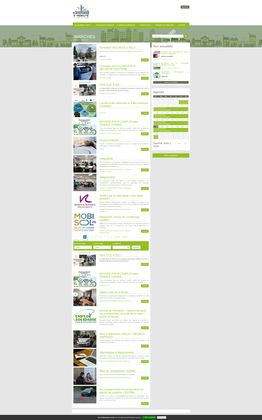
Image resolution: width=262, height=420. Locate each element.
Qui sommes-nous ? (83, 25)
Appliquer (136, 247)
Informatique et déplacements (116, 352)
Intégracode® (107, 177)
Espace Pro (185, 7)
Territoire (98, 244)
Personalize (161, 417)
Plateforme (79, 244)
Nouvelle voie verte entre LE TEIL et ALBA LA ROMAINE (175, 53)
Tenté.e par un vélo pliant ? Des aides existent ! (121, 197)
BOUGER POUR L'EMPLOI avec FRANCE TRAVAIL (118, 123)
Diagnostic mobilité (105, 25)
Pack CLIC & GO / (110, 84)
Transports (145, 25)
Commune (116, 244)
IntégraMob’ (106, 158)
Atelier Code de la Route (113, 292)
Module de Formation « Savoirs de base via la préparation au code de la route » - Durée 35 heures (122, 313)
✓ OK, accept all (149, 417)
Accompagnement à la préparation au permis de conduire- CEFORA (121, 391)
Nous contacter (171, 155)
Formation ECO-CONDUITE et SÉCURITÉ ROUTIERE (117, 68)
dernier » (126, 237)
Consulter (145, 60)
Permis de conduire (164, 25)
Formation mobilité (126, 25)
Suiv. (185, 143)
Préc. (179, 143)
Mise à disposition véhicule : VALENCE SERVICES (122, 335)
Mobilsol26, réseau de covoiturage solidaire (119, 218)
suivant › (117, 237)
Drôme (76, 40)
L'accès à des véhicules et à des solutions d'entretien (123, 105)
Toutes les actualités (170, 82)
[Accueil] (81, 11)
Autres (182, 25)
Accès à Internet (108, 140)
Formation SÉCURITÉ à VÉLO (117, 47)
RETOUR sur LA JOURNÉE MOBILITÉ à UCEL (175, 64)
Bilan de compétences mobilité (117, 370)
